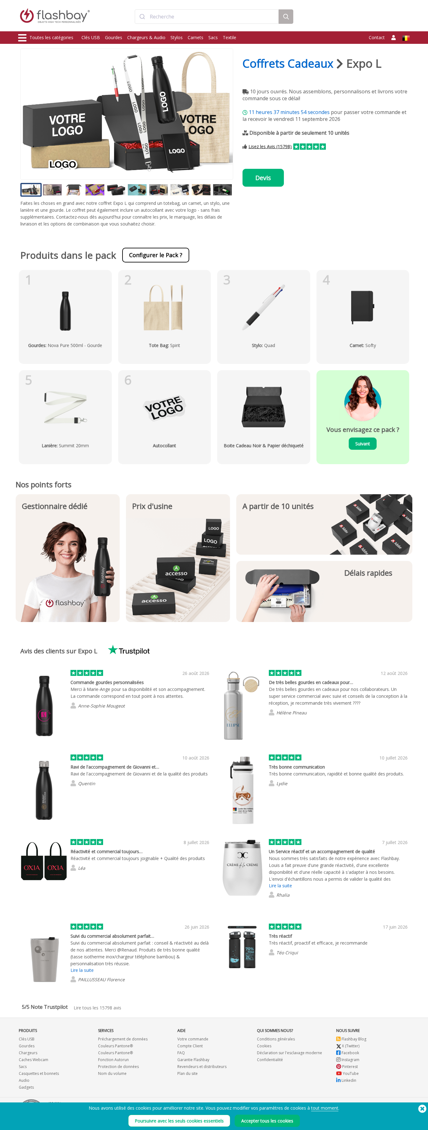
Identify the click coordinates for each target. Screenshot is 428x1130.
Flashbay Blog (353, 1039)
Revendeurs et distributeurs (202, 1066)
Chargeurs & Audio (146, 37)
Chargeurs (28, 1052)
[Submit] (142, 16)
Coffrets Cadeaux (288, 63)
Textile (229, 37)
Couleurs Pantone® (115, 1046)
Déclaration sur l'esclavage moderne (289, 1052)
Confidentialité (270, 1059)
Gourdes (113, 37)
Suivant (362, 444)
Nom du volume (112, 1073)
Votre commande (192, 1039)
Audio (24, 1080)
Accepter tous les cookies (267, 1121)
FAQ (181, 1052)
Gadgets (26, 1087)
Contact (377, 37)
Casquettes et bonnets (39, 1073)
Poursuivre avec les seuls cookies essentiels (179, 1121)
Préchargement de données (123, 1039)
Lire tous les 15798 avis (97, 1008)
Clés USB (90, 37)
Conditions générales (276, 1039)
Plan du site (187, 1073)
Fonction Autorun (113, 1059)
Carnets (195, 37)
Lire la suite (280, 886)
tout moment (324, 1108)
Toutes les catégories (51, 37)
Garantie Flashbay (193, 1059)
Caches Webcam (33, 1059)
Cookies (264, 1046)
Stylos (176, 37)
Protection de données (118, 1066)
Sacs (213, 37)
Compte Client (190, 1046)
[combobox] (207, 16)
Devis (263, 178)
